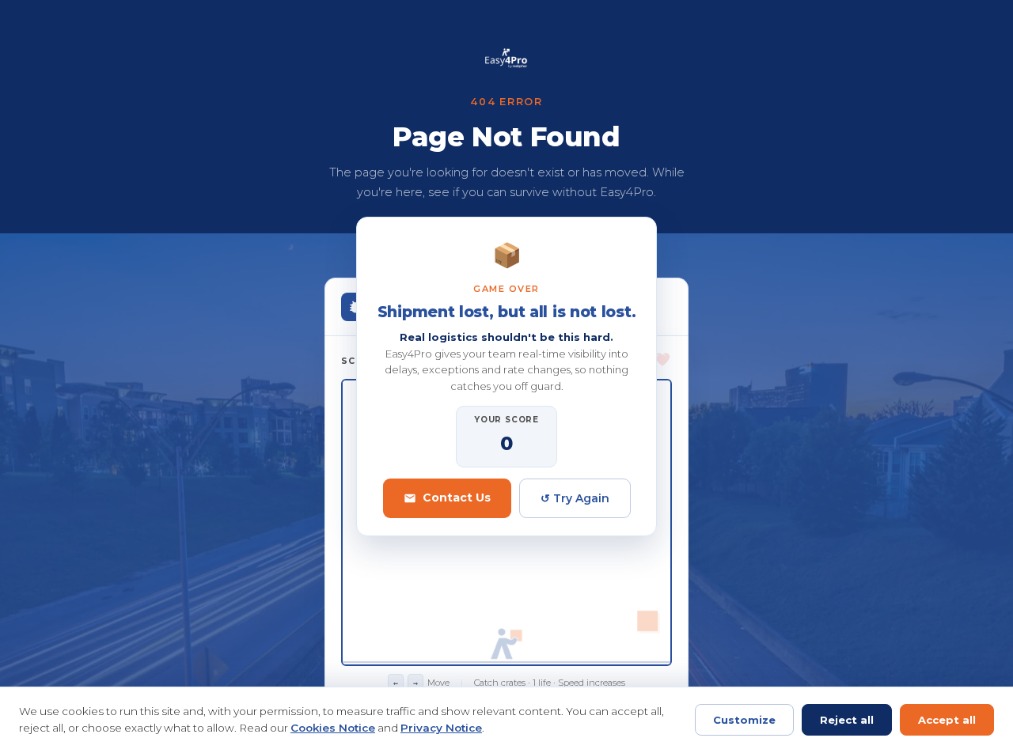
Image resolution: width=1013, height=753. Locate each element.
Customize (744, 719)
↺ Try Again (575, 498)
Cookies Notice (332, 727)
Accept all (947, 719)
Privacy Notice (441, 727)
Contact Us (457, 497)
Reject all (847, 719)
